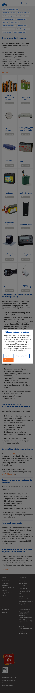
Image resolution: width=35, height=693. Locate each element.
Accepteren (8, 360)
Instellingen (8, 356)
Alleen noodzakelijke (22, 356)
